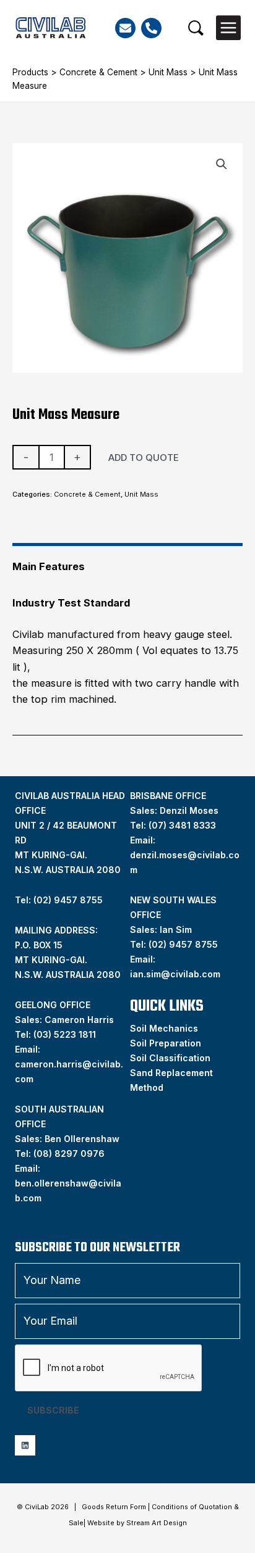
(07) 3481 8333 (182, 825)
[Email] (125, 28)
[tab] (127, 561)
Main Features (48, 566)
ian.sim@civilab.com (175, 974)
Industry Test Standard (71, 603)
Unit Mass (168, 72)
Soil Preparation (165, 1043)
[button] (196, 28)
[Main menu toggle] (228, 27)
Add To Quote (143, 457)
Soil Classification (170, 1058)
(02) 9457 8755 (183, 944)
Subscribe (53, 1410)
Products (30, 72)
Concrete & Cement (98, 72)
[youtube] (25, 1445)
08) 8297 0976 (71, 1153)
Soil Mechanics (164, 1028)
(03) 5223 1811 (64, 1034)
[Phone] (151, 28)
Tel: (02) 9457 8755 (59, 900)
